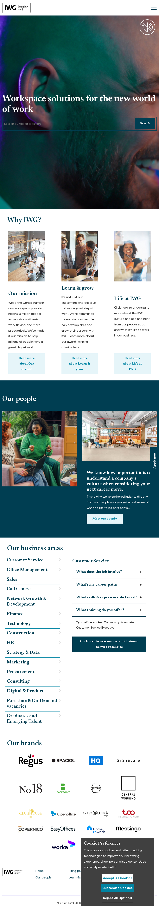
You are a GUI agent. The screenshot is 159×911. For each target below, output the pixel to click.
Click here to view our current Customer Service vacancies (109, 644)
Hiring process (79, 871)
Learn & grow (78, 877)
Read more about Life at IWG (132, 364)
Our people (43, 877)
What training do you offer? (100, 610)
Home (39, 871)
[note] (32, 560)
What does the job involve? (99, 572)
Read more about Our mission (27, 364)
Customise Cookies (117, 888)
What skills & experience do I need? (106, 597)
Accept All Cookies (117, 878)
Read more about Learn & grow (79, 364)
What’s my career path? (97, 585)
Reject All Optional (117, 898)
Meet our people (104, 518)
